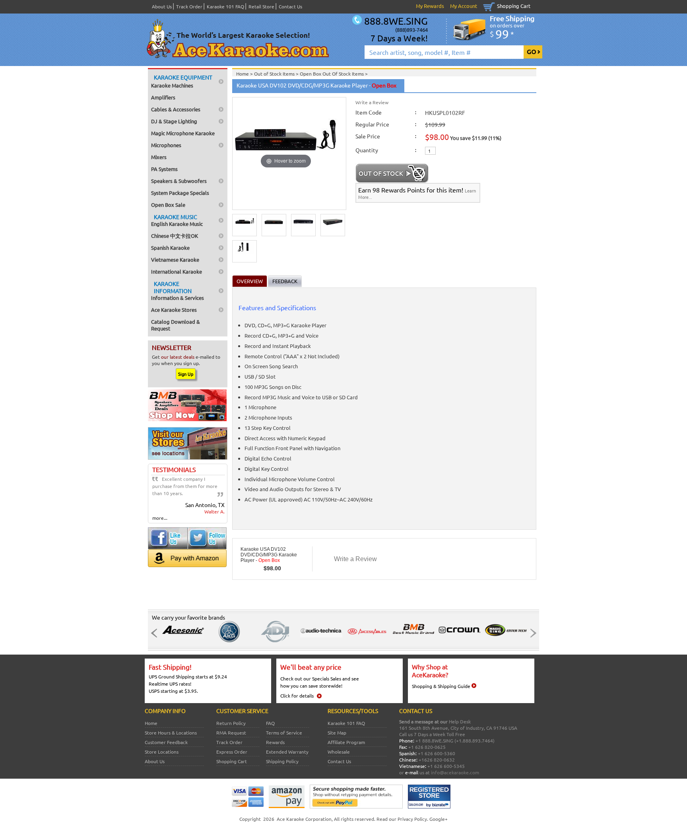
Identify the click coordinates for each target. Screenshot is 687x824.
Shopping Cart (513, 5)
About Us (162, 6)
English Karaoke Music (177, 220)
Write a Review (371, 102)
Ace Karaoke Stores (174, 309)
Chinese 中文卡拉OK (174, 235)
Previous (156, 633)
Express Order (231, 751)
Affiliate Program (346, 742)
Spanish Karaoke (170, 247)
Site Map (337, 732)
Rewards (275, 742)
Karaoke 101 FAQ (225, 6)
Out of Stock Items (275, 73)
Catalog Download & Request (175, 325)
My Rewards (430, 5)
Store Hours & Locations (171, 732)
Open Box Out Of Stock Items (332, 73)
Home (151, 723)
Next (530, 633)
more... (159, 518)
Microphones (166, 145)
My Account (463, 5)
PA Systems (164, 168)
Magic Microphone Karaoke (183, 133)
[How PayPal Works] (356, 806)
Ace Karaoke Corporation (304, 819)
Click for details (297, 695)
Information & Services (177, 290)
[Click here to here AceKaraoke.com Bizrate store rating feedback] (429, 806)
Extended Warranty (287, 751)
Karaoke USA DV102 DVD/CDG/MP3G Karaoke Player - (269, 554)
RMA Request (231, 732)
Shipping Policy (282, 761)
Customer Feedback (166, 742)
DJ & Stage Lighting (174, 121)
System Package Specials (180, 192)
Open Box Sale (168, 204)
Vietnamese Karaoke (175, 259)
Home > (245, 73)
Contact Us (290, 6)
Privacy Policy (412, 819)
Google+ (438, 819)
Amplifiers (163, 97)
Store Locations (162, 751)
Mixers (159, 157)
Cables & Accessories (175, 109)
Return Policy (231, 723)
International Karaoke (176, 271)
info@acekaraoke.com (455, 772)
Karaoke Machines (181, 81)
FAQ (270, 723)
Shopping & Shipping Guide (441, 686)
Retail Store (261, 6)
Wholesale (339, 751)
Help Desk (460, 721)
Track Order (189, 6)
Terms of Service (284, 732)
